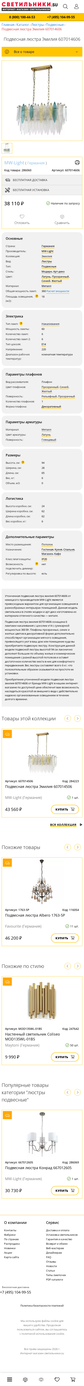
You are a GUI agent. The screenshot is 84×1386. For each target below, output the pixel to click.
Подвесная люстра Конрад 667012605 (38, 1167)
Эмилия (47, 256)
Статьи (50, 1270)
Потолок (47, 544)
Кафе (57, 554)
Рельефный (49, 396)
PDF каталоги (54, 1279)
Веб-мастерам (55, 1248)
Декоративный (51, 406)
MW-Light (14, 162)
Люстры (37, 24)
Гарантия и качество (59, 1239)
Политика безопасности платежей (42, 1305)
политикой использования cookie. (43, 1333)
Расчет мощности (57, 291)
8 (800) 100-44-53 (22, 17)
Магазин (47, 554)
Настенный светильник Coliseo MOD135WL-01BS (32, 1036)
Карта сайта (11, 1257)
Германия (36, 162)
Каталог (23, 24)
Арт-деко (59, 271)
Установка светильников (61, 1235)
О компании (15, 1222)
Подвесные (55, 24)
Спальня (68, 549)
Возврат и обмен (56, 1243)
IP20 (44, 559)
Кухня (58, 549)
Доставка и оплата (57, 1230)
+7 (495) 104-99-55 (61, 17)
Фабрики (9, 1235)
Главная (8, 24)
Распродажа (12, 1243)
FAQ (48, 1257)
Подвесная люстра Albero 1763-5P (35, 915)
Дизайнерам (54, 1252)
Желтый (57, 281)
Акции (8, 1252)
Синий (46, 281)
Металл (46, 286)
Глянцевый (49, 439)
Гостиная (47, 549)
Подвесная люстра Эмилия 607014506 (38, 786)
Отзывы (51, 1261)
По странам (11, 1239)
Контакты (10, 1230)
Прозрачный (60, 276)
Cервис (52, 1222)
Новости (51, 1266)
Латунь (46, 276)
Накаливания (50, 324)
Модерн (47, 271)
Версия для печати (77, 162)
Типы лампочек (56, 1275)
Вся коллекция (63, 825)
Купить (61, 809)
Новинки (9, 1248)
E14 (44, 344)
